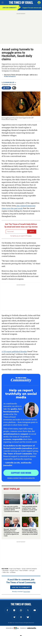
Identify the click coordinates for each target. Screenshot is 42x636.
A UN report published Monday (14, 351)
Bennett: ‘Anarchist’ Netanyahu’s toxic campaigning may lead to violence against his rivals (11, 532)
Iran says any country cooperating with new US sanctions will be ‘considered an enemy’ (12, 509)
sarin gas (32, 570)
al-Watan (12, 572)
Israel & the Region (14, 568)
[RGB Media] (17, 628)
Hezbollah (5, 570)
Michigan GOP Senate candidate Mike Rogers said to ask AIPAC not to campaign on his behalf (30, 531)
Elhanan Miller (8, 82)
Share (7, 88)
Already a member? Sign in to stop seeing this (21, 478)
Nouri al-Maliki (23, 570)
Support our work (21, 472)
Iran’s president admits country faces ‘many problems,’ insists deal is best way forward (29, 509)
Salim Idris (6, 572)
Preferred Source (10, 76)
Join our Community (9, 8)
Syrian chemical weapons (29, 568)
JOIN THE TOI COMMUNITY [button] (21, 587)
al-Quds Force (14, 570)
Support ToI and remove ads (32, 8)
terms (30, 236)
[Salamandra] (31, 628)
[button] (39, 2)
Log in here (27, 591)
